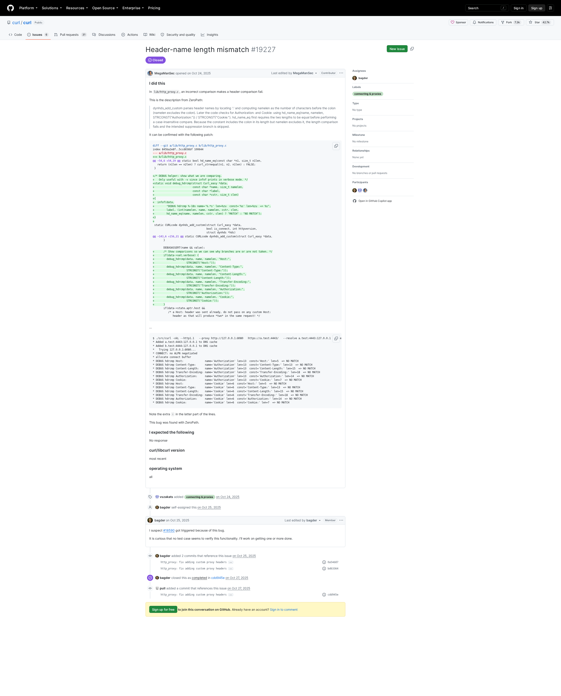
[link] (164, 496)
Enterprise (131, 8)
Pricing (154, 8)
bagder (159, 520)
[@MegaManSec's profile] (150, 73)
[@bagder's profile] (150, 520)
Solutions (50, 8)
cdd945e (218, 578)
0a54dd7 (333, 562)
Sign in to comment (284, 609)
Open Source (103, 8)
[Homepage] (10, 7)
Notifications (486, 22)
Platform (26, 8)
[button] (336, 146)
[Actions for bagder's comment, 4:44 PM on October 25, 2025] (341, 520)
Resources (75, 8)
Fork (513, 22)
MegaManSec (164, 73)
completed (199, 578)
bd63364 (333, 568)
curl (16, 22)
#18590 (169, 530)
